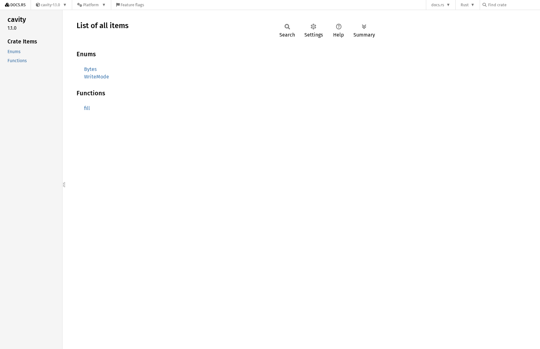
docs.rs (437, 4)
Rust (465, 4)
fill (87, 108)
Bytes (90, 69)
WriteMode (96, 77)
